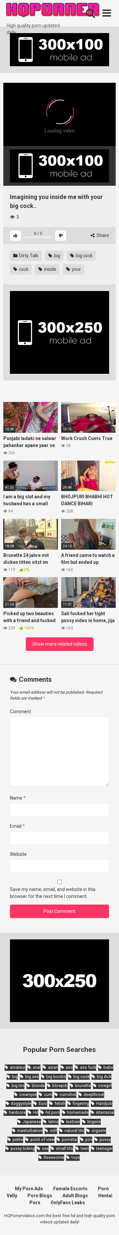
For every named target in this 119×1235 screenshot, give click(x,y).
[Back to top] (107, 1221)
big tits (18, 1085)
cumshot (68, 1094)
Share (102, 235)
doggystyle (21, 1103)
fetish (60, 1103)
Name (18, 798)
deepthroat (94, 1094)
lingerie (94, 1121)
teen (85, 1148)
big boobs (56, 1076)
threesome (54, 1157)
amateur (17, 1067)
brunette (83, 1085)
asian (53, 1067)
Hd (35, 1112)
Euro (43, 1103)
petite (18, 1139)
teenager (104, 1148)
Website (18, 854)
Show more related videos (59, 644)
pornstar (70, 1139)
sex (45, 1148)
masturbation (30, 1130)
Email (17, 826)
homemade (78, 1112)
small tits (64, 1148)
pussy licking (23, 1148)
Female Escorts (70, 1188)
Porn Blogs (39, 1195)
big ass (32, 1076)
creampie (28, 1094)
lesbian (73, 1121)
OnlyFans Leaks (68, 1202)
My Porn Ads (29, 1188)
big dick (104, 1076)
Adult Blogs (75, 1195)
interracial (105, 1112)
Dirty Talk (28, 255)
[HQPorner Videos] (52, 11)
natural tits (74, 1130)
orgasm (99, 1130)
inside (49, 269)
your (76, 269)
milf (53, 1130)
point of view (42, 1139)
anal (37, 1067)
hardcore (17, 1112)
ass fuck (88, 1067)
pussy (105, 1139)
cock (23, 269)
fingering (81, 1103)
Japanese (31, 1121)
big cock (84, 255)
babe (108, 1067)
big (56, 255)
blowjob (60, 1085)
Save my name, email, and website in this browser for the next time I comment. (53, 893)
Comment (20, 711)
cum (48, 1094)
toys (75, 1157)
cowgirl (105, 1085)
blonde (38, 1085)
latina (53, 1121)
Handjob (104, 1103)
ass (69, 1067)
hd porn (53, 1112)
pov (88, 1139)
